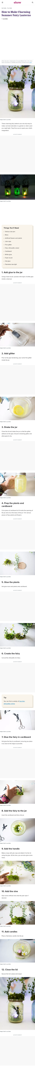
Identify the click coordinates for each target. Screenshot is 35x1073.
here (30, 62)
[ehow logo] (17, 2)
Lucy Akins (5, 19)
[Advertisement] (17, 39)
